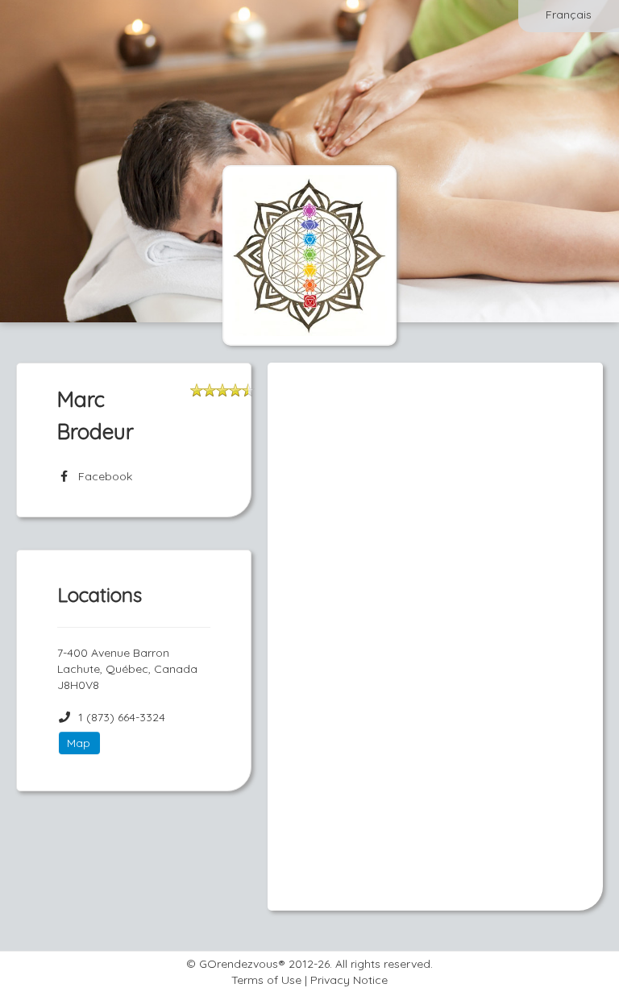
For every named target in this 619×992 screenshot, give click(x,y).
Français (569, 14)
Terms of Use (266, 980)
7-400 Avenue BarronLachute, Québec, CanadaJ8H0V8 (127, 668)
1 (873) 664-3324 (121, 717)
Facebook (102, 476)
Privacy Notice (349, 980)
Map (78, 743)
